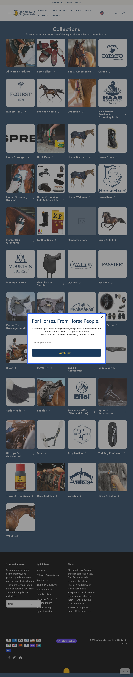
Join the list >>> (66, 352)
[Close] (102, 317)
